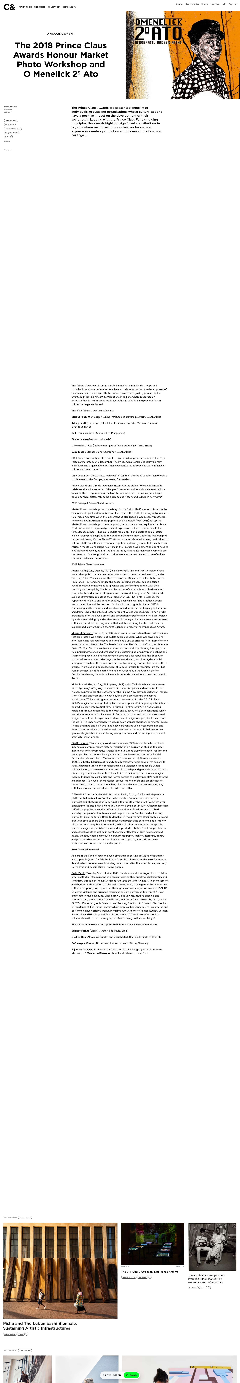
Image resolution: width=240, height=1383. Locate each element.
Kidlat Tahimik (80, 684)
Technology (142, 1277)
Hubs (224, 4)
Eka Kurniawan (80, 743)
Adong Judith (79, 570)
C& (9, 7)
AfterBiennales (9, 1334)
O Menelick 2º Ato (82, 794)
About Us (215, 4)
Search (179, 4)
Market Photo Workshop (86, 509)
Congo (20, 1334)
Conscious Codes (129, 1277)
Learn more (180, 1266)
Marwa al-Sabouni (82, 633)
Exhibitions (193, 1288)
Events (205, 4)
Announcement (10, 121)
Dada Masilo (78, 873)
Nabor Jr (8, 137)
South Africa (9, 125)
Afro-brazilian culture (12, 129)
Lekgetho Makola (11, 133)
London (203, 1288)
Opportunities (192, 4)
